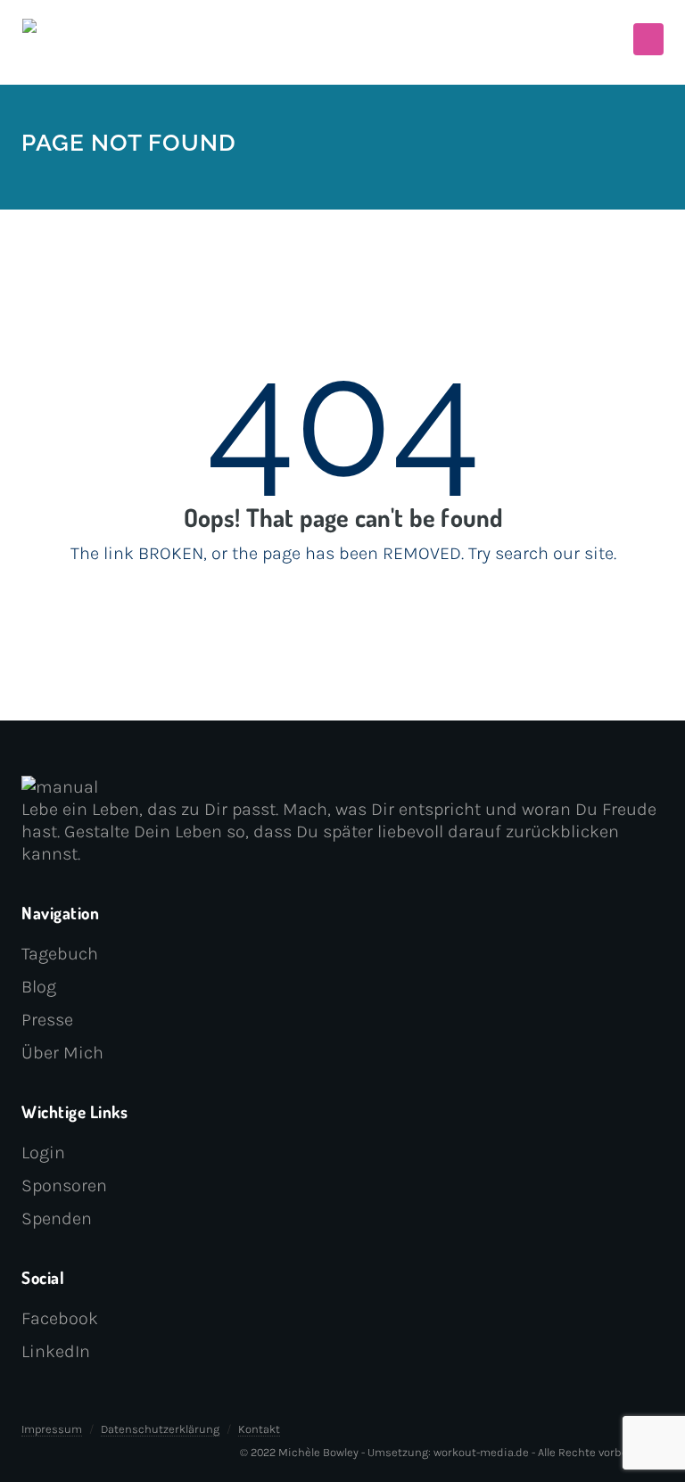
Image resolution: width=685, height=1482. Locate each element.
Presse (47, 1019)
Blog (38, 986)
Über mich (62, 1052)
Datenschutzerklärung (160, 1429)
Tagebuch (59, 953)
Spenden (56, 1218)
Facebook (59, 1318)
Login (43, 1152)
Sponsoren (64, 1185)
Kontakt (259, 1429)
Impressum (51, 1429)
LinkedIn (55, 1351)
